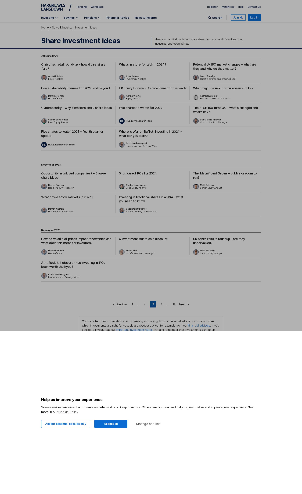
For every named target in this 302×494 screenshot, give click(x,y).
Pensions (90, 17)
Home (45, 27)
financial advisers (199, 325)
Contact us (254, 6)
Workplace (97, 6)
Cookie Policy (68, 412)
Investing (47, 17)
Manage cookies (148, 424)
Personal (82, 6)
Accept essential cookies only (65, 423)
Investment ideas (86, 27)
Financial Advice (117, 17)
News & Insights (146, 17)
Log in (254, 17)
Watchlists (227, 6)
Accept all (111, 423)
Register (212, 6)
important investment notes (134, 329)
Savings (69, 17)
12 (174, 304)
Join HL (238, 17)
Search (217, 17)
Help (241, 6)
